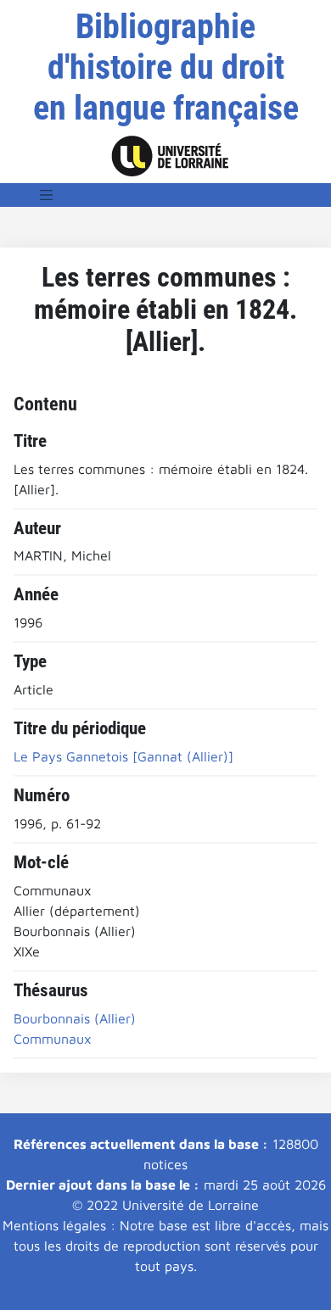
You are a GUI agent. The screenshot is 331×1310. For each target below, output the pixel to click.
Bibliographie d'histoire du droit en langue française (166, 67)
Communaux (53, 1038)
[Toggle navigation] (46, 195)
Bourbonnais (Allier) (75, 1018)
